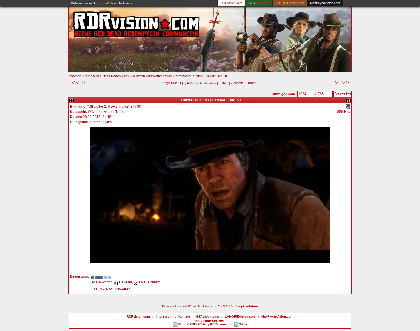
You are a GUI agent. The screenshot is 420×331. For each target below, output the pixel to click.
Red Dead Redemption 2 (114, 76)
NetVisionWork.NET (210, 320)
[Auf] (348, 99)
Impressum (164, 316)
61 (193, 83)
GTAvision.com (207, 316)
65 (210, 83)
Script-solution (246, 306)
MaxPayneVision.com (325, 3)
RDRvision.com (138, 316)
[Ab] (71, 99)
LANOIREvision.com (240, 316)
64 (206, 83)
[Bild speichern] (348, 107)
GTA (258, 3)
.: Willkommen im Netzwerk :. (102, 3)
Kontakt (184, 316)
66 (214, 83)
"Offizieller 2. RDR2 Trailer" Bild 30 (201, 76)
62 (197, 83)
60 (189, 83)
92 (224, 83)
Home (87, 76)
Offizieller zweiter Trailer (154, 76)
